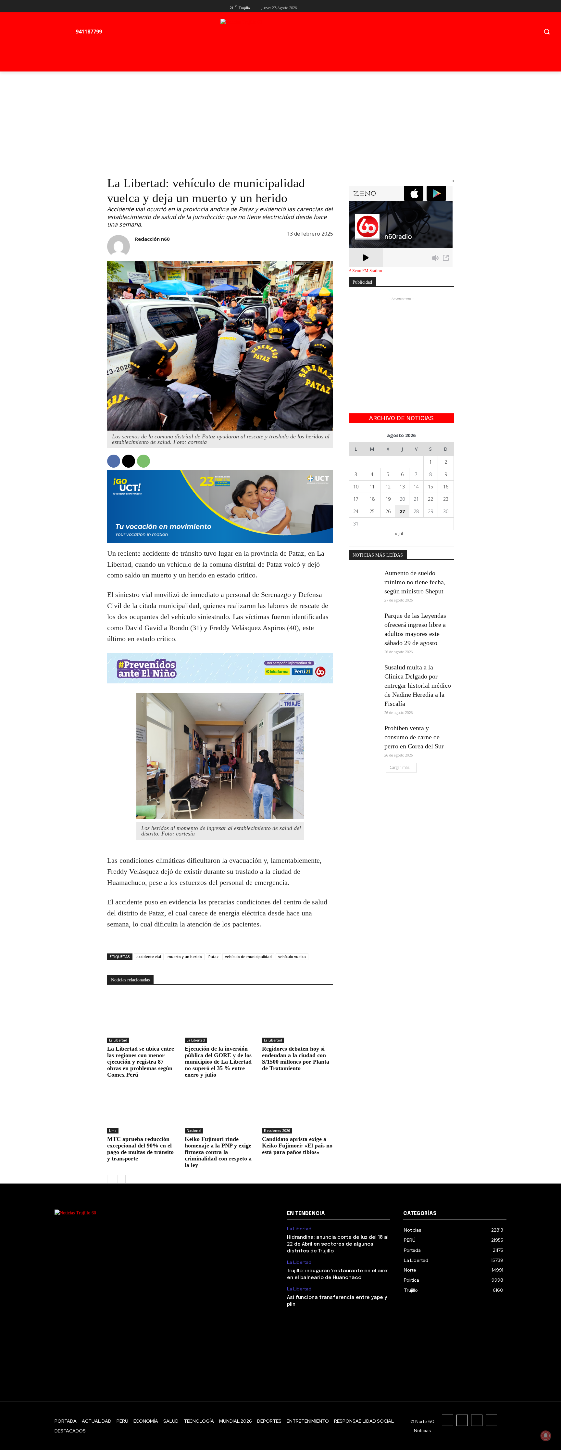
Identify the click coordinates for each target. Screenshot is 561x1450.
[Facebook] (429, 7)
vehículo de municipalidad (248, 956)
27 (402, 511)
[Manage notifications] (546, 1436)
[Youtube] (450, 7)
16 (445, 487)
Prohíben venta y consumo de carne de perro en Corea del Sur (414, 737)
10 (355, 487)
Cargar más (399, 767)
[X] (439, 7)
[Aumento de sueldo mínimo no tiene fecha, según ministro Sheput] (364, 579)
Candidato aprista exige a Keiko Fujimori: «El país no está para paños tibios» (297, 1145)
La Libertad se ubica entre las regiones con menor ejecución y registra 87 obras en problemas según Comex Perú (140, 1061)
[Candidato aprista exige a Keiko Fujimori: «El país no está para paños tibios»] (297, 1108)
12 (388, 487)
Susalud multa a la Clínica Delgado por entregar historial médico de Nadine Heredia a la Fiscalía (417, 685)
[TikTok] (476, 1420)
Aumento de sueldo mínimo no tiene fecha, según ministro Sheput (414, 582)
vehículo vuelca (292, 956)
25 (372, 511)
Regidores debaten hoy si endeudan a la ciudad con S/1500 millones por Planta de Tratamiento (295, 1058)
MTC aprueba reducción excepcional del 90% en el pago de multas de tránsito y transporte (140, 1149)
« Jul (399, 533)
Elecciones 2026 (277, 1130)
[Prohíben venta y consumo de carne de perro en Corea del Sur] (364, 734)
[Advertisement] (280, 120)
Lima (113, 1130)
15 (430, 487)
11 (372, 487)
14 (416, 487)
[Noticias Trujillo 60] (293, 33)
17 (355, 499)
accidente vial (148, 956)
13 (402, 487)
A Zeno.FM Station (365, 270)
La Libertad (118, 1040)
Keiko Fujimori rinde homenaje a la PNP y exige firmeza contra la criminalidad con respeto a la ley (218, 1152)
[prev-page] (111, 1179)
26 (388, 511)
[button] (547, 31)
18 (372, 499)
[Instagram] (462, 1420)
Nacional (194, 1130)
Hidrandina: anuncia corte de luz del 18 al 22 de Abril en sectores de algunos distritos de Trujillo (338, 1244)
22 (430, 499)
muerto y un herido (185, 956)
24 (355, 511)
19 (388, 499)
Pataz (213, 956)
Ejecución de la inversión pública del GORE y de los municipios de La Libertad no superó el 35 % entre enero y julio (218, 1061)
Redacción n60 (152, 239)
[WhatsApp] (143, 461)
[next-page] (122, 1179)
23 (445, 499)
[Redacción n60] (118, 246)
